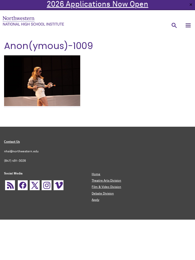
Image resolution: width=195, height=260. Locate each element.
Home (96, 174)
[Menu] (188, 25)
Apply (95, 200)
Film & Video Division (106, 187)
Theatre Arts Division (106, 180)
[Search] (174, 25)
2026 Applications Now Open (97, 4)
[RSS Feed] (10, 185)
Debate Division (103, 193)
